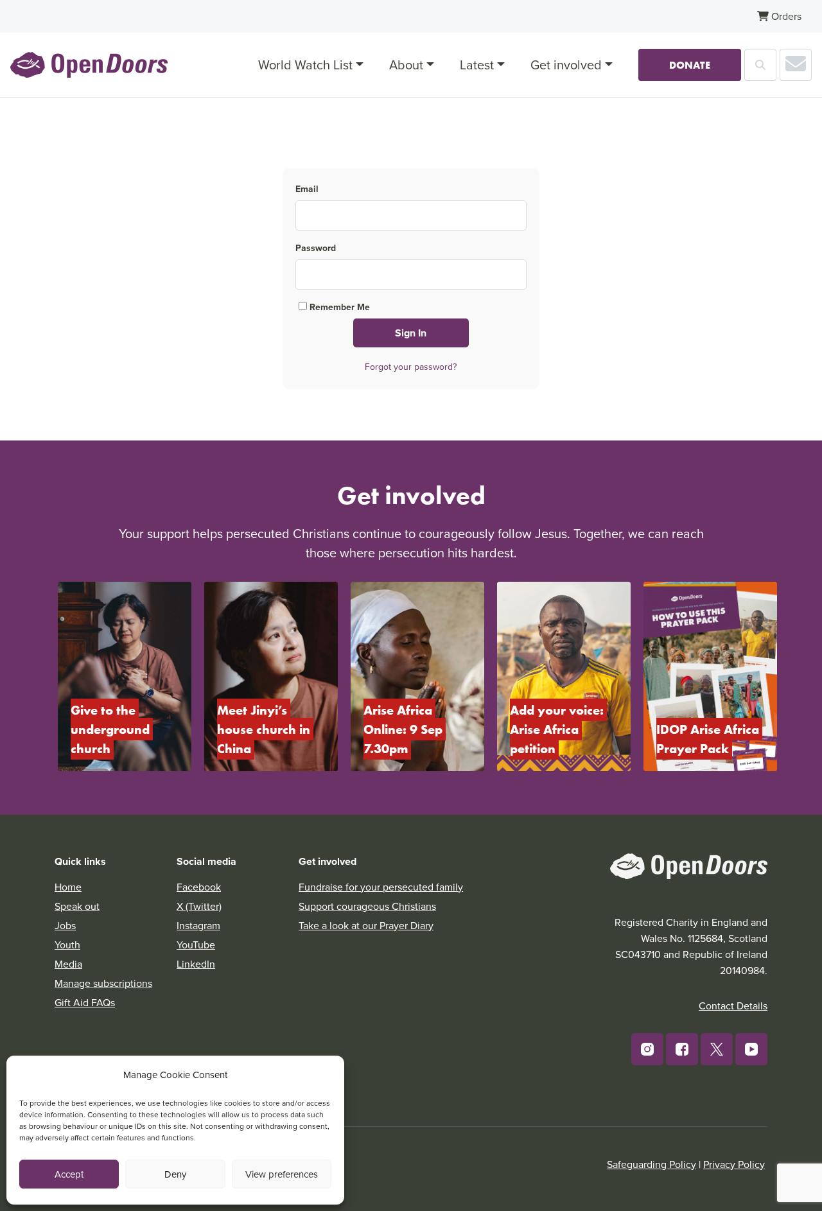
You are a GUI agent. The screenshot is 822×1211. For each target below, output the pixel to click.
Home (68, 887)
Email (307, 188)
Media (68, 964)
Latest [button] (477, 64)
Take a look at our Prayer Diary (366, 925)
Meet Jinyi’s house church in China (265, 729)
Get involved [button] (566, 64)
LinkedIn (196, 964)
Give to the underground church (112, 729)
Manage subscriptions (103, 983)
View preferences (281, 1174)
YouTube (196, 944)
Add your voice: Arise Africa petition (558, 729)
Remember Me (338, 307)
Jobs (65, 925)
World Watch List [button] (305, 64)
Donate (689, 64)
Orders (785, 16)
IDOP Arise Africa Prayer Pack (709, 738)
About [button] (406, 64)
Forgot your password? (411, 366)
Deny (175, 1174)
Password (315, 247)
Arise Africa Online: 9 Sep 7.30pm (404, 729)
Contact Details (733, 1005)
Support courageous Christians (367, 906)
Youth (67, 944)
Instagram (198, 925)
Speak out (77, 906)
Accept (69, 1174)
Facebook (199, 887)
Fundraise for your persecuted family (381, 887)
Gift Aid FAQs (85, 1002)
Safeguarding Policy (651, 1164)
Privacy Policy (734, 1164)
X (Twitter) (199, 906)
